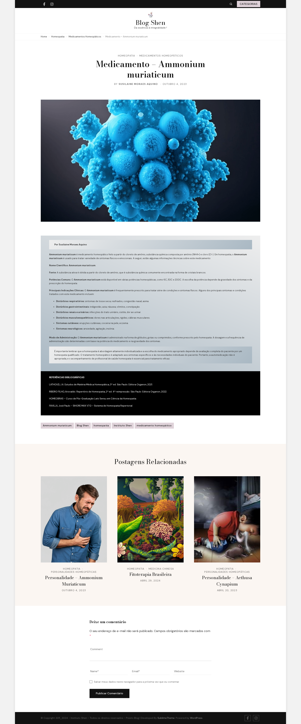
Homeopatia (126, 55)
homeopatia (101, 425)
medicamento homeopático (154, 425)
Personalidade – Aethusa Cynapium (227, 580)
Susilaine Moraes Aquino (138, 84)
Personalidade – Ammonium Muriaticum (74, 580)
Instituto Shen (123, 425)
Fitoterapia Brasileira (150, 574)
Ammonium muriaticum (57, 425)
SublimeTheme (166, 717)
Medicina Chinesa (161, 568)
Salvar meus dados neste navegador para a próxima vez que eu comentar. (136, 681)
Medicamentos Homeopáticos (161, 55)
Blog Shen (150, 22)
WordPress (196, 717)
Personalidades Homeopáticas (74, 571)
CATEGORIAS (248, 4)
